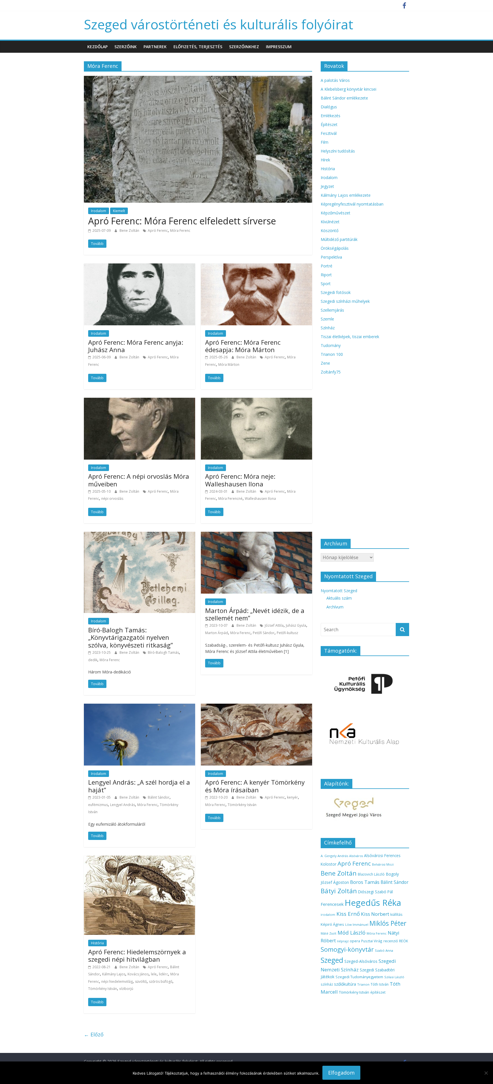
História (97, 943)
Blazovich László (371, 874)
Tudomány (331, 345)
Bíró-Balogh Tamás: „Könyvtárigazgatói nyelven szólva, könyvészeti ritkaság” (130, 637)
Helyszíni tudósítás (338, 151)
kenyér (292, 797)
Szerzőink (125, 46)
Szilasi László (394, 977)
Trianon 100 (332, 354)
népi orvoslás (112, 498)
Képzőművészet (335, 213)
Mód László (351, 932)
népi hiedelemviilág (117, 981)
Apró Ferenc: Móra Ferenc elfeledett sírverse (182, 221)
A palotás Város (335, 80)
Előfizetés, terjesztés (197, 46)
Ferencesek (332, 904)
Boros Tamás (364, 882)
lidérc (163, 974)
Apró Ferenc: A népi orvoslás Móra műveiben (138, 480)
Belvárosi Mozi (383, 864)
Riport (326, 274)
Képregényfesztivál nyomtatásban (352, 204)
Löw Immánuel (356, 924)
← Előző (94, 1034)
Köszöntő (329, 230)
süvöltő (141, 981)
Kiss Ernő (348, 913)
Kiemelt (119, 210)
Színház (328, 327)
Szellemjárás (332, 310)
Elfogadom (341, 1072)
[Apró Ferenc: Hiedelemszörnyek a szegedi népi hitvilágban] (139, 859)
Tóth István (380, 984)
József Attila (274, 625)
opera (355, 941)
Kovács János (138, 974)
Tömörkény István (242, 804)
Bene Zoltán (130, 230)
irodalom (328, 914)
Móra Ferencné (230, 498)
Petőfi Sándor (263, 632)
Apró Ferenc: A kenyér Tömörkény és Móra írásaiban (255, 786)
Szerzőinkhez (244, 46)
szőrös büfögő (160, 981)
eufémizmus (98, 804)
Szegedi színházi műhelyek (345, 301)
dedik (92, 659)
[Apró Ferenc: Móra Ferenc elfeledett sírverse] (198, 79)
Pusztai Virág (371, 941)
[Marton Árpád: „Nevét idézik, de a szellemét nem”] (256, 535)
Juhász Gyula (296, 625)
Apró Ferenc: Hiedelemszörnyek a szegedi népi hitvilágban (137, 955)
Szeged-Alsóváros (360, 961)
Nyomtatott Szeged (339, 590)
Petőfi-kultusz (287, 632)
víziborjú (126, 988)
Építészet (329, 124)
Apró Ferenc (158, 230)
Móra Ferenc (180, 230)
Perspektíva (331, 257)
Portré (326, 266)
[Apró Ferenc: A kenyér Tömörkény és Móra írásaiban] (256, 707)
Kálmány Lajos (113, 974)
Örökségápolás (335, 248)
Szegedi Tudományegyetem (359, 976)
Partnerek (155, 46)
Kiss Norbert (375, 914)
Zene (325, 363)
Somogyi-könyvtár (347, 949)
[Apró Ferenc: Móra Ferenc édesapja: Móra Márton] (256, 267)
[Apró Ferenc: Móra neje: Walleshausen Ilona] (256, 401)
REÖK (403, 941)
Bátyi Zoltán (339, 890)
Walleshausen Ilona (260, 498)
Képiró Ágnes (332, 924)
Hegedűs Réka (373, 902)
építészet (377, 992)
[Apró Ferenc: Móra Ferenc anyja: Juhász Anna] (139, 267)
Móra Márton (228, 364)
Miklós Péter (387, 923)
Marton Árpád (216, 632)
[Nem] (486, 1073)
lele (154, 974)
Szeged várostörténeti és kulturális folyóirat (218, 24)
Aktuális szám (339, 598)
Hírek (325, 160)
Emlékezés (330, 115)
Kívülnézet (330, 221)
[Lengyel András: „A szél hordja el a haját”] (139, 707)
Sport (326, 283)
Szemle (327, 319)
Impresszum (279, 46)
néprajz (343, 941)
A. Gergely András (334, 856)
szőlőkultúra (345, 984)
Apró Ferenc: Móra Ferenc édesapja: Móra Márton (242, 346)
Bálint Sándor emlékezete (344, 98)
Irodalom (98, 210)
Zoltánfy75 (331, 372)
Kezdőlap (97, 46)
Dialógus (329, 106)
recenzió (390, 941)
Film (324, 142)
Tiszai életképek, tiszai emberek (350, 336)
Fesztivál (329, 133)
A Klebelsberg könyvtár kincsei (348, 89)
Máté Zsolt (328, 933)
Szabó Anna (384, 950)
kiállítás (396, 914)
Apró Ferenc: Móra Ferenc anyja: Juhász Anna (135, 346)
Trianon (363, 984)
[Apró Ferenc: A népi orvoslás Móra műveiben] (139, 401)
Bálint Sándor (158, 797)
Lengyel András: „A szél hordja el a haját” (139, 786)
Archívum (335, 607)
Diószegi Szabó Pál (375, 891)
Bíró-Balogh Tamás (163, 652)
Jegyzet (327, 186)
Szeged (332, 960)
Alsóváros (356, 856)
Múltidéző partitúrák (339, 239)
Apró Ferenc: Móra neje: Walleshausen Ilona (240, 480)
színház (327, 984)
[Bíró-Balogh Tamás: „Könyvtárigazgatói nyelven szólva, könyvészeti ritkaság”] (139, 535)
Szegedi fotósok (336, 292)
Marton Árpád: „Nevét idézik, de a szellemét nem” (254, 614)
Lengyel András (122, 804)
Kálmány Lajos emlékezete (346, 195)
